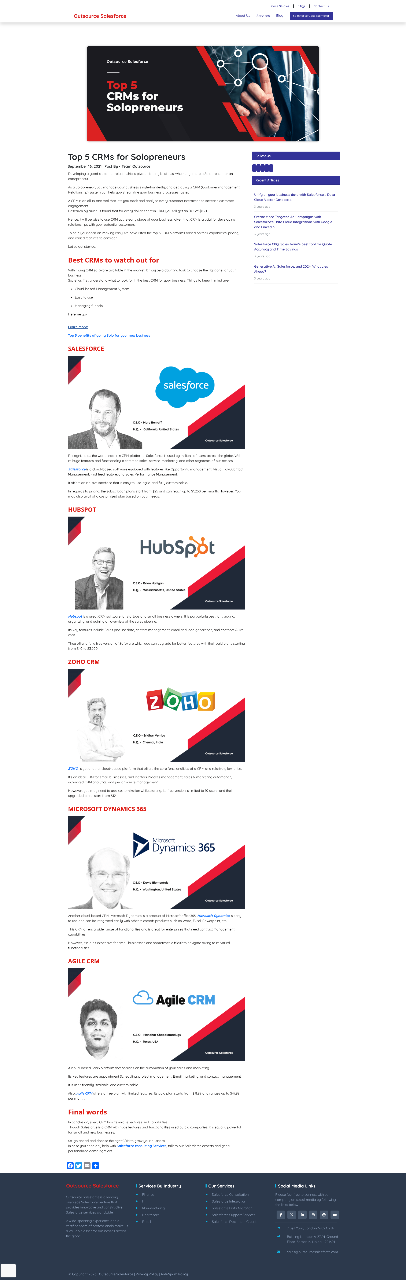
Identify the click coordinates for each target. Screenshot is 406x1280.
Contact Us (321, 6)
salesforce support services (233, 1215)
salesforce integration (229, 1201)
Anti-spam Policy (174, 1274)
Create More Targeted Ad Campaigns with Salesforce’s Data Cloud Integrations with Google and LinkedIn (293, 222)
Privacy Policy (147, 1274)
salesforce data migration (232, 1208)
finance (148, 1194)
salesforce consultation (230, 1194)
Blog (279, 15)
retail (146, 1221)
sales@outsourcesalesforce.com (312, 1252)
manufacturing (153, 1208)
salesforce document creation (235, 1221)
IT (143, 1201)
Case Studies (280, 6)
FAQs (301, 6)
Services (263, 16)
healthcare (150, 1215)
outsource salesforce (116, 1274)
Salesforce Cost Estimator (311, 16)
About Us (243, 15)
